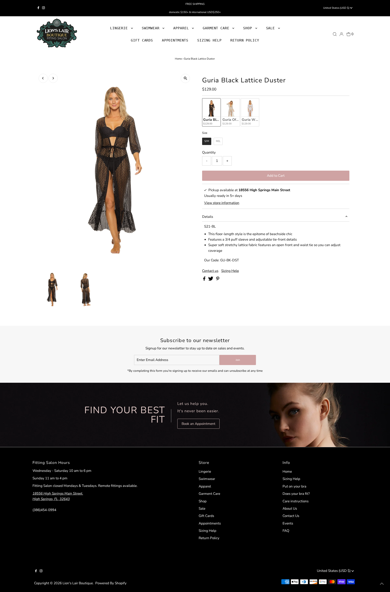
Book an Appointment (198, 423)
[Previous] (43, 78)
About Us (290, 508)
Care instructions (296, 501)
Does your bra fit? (296, 493)
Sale (202, 508)
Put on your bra (294, 486)
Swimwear (207, 478)
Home (178, 59)
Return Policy (209, 538)
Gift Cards (206, 516)
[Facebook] (38, 8)
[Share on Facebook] (204, 279)
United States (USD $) (336, 8)
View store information (221, 203)
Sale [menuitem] (271, 28)
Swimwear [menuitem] (152, 28)
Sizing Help (230, 271)
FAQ (286, 530)
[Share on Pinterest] (217, 279)
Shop (248, 28)
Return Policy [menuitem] (244, 40)
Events (288, 523)
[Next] (53, 78)
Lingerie (205, 471)
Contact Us (291, 516)
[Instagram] (43, 8)
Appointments (210, 523)
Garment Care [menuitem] (217, 28)
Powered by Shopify (111, 583)
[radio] (211, 112)
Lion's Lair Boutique (78, 583)
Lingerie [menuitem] (120, 28)
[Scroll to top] (382, 584)
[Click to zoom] (185, 78)
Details (207, 216)
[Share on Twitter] (211, 279)
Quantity (209, 152)
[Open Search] (335, 34)
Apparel (205, 486)
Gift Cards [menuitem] (142, 40)
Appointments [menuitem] (175, 40)
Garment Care (209, 493)
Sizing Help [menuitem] (209, 40)
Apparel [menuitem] (182, 28)
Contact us (210, 271)
